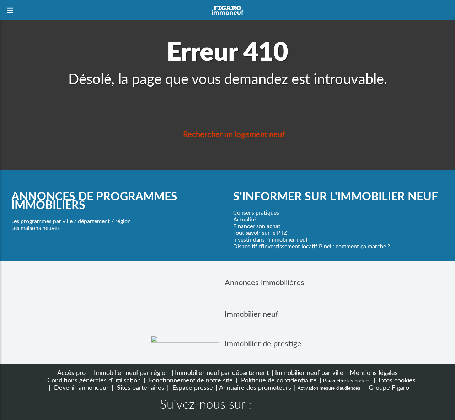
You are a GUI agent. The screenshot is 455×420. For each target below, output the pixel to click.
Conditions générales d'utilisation (93, 380)
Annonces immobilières (264, 283)
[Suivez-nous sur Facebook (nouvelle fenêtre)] (263, 405)
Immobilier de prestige (263, 344)
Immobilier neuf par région (131, 373)
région (123, 221)
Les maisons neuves (35, 228)
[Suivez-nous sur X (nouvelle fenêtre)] (286, 405)
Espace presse (192, 388)
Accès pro (71, 373)
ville (68, 221)
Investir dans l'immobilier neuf (270, 240)
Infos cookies (396, 380)
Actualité (244, 219)
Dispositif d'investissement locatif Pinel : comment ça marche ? (311, 246)
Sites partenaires (139, 388)
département (94, 221)
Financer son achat (256, 226)
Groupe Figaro (388, 388)
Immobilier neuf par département (222, 373)
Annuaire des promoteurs (255, 388)
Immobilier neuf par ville (309, 373)
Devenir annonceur (80, 388)
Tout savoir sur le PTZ (260, 233)
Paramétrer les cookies (347, 380)
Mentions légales (374, 373)
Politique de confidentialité (278, 380)
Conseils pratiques (256, 213)
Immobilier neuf (251, 314)
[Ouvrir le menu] (10, 10)
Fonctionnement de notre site (190, 380)
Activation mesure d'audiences (329, 388)
